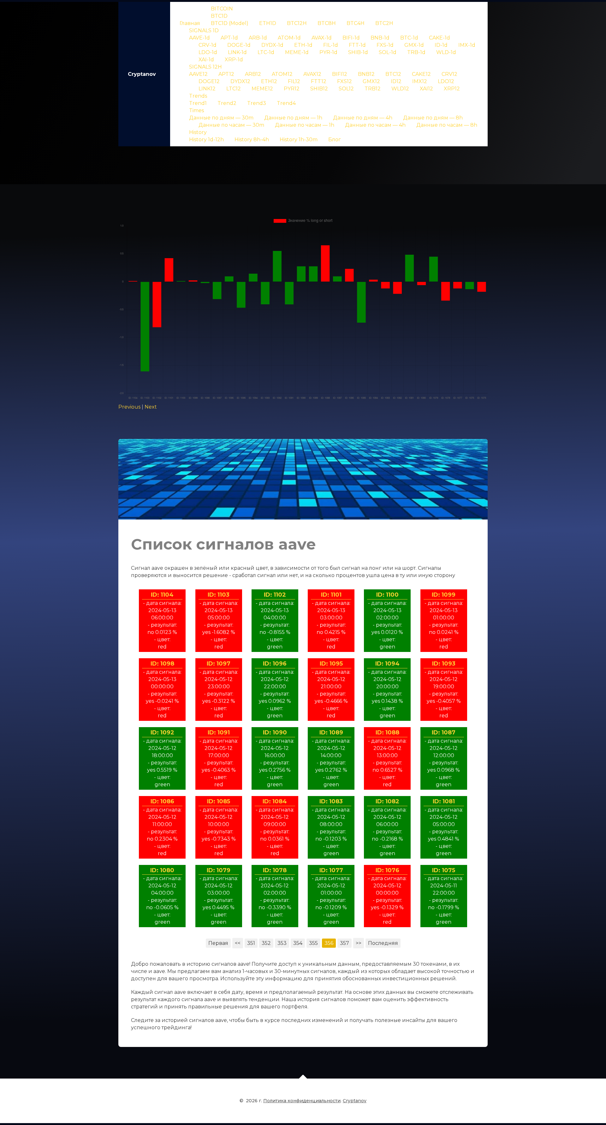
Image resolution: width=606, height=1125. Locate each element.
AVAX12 (312, 74)
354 (297, 943)
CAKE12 (421, 74)
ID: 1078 (275, 870)
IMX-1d (466, 45)
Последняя (383, 943)
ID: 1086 (162, 801)
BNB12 (366, 74)
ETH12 (269, 81)
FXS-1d (385, 45)
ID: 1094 (387, 663)
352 (266, 943)
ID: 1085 (218, 801)
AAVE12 (198, 74)
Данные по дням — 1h (293, 118)
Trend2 (226, 103)
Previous (129, 407)
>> (358, 943)
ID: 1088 (387, 732)
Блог (334, 140)
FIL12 (294, 81)
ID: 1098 (162, 663)
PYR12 (292, 89)
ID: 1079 (218, 870)
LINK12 (207, 89)
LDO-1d (208, 52)
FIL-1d (330, 45)
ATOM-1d (289, 38)
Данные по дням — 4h (362, 118)
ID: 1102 (275, 594)
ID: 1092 (162, 732)
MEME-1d (297, 52)
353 (282, 943)
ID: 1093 (443, 663)
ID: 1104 (162, 594)
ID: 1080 (162, 870)
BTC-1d (409, 38)
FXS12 (344, 81)
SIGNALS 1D (204, 30)
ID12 (396, 81)
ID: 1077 (331, 870)
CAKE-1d (439, 38)
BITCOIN (222, 9)
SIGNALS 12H (205, 67)
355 (313, 943)
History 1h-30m (299, 140)
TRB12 (373, 89)
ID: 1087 (443, 732)
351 (251, 943)
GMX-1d (414, 45)
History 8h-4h (252, 140)
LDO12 (446, 81)
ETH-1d (303, 45)
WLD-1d (446, 52)
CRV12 (449, 74)
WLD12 (400, 89)
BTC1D (219, 16)
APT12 (226, 74)
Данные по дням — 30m (221, 118)
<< (238, 943)
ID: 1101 (331, 594)
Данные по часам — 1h (304, 125)
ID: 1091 (219, 732)
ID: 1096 (275, 663)
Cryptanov (142, 74)
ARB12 (253, 74)
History (198, 132)
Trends (198, 96)
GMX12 (371, 81)
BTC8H (327, 23)
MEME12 (262, 89)
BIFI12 (339, 74)
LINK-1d (237, 52)
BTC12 (393, 74)
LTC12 (233, 89)
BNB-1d (380, 38)
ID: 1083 (331, 801)
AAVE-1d (199, 38)
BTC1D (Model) (229, 23)
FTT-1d (357, 45)
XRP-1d (234, 60)
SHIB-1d (358, 52)
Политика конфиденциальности (302, 1101)
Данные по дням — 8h (433, 118)
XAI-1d (206, 60)
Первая (218, 943)
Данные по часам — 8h (446, 125)
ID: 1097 (218, 663)
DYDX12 (240, 81)
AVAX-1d (322, 38)
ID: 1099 (443, 594)
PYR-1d (328, 52)
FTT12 (318, 81)
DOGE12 (209, 81)
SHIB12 (319, 89)
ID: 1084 (275, 801)
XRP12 (452, 89)
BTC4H (356, 23)
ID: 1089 (331, 732)
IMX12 (419, 81)
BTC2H (384, 23)
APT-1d (229, 38)
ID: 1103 (218, 594)
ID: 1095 (331, 663)
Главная (190, 23)
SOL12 (346, 89)
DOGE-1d (239, 45)
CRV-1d (208, 45)
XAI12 (426, 89)
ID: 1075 (443, 870)
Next (151, 407)
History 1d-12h (206, 140)
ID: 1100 (387, 594)
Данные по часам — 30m (231, 125)
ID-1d (441, 45)
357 (344, 943)
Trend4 (286, 103)
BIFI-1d (351, 38)
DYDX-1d (272, 45)
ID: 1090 (275, 732)
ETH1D (267, 23)
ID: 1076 (387, 870)
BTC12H (297, 23)
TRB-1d (416, 52)
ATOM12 (282, 74)
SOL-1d (387, 52)
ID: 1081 (444, 801)
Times (196, 110)
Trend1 (198, 103)
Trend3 (256, 103)
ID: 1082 (387, 801)
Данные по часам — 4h (375, 125)
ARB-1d (258, 38)
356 (328, 943)
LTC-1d (266, 52)
